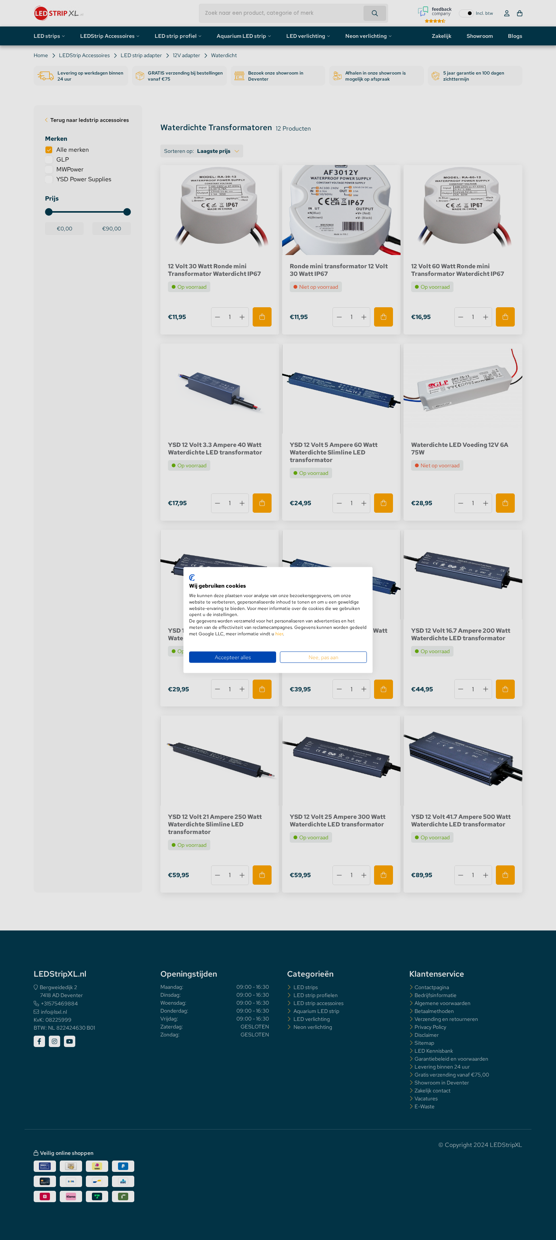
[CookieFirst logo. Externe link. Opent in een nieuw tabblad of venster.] (192, 577)
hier (279, 633)
